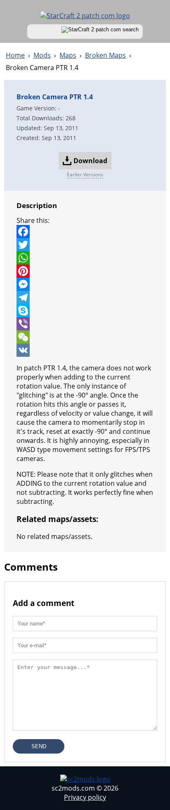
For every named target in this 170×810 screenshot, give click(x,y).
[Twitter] (85, 244)
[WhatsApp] (85, 258)
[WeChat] (85, 337)
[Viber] (85, 323)
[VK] (85, 350)
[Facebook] (85, 231)
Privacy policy (85, 797)
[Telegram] (85, 297)
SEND (38, 746)
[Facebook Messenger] (85, 284)
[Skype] (85, 310)
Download (90, 160)
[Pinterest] (85, 271)
